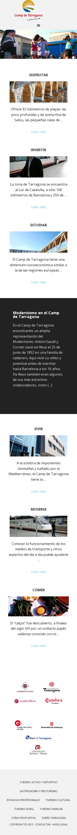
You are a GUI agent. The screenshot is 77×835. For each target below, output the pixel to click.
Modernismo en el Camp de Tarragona (36, 314)
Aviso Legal (60, 824)
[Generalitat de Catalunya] (52, 722)
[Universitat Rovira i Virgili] (38, 747)
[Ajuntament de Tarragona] (52, 684)
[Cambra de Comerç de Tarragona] (54, 698)
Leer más (38, 132)
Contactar (42, 824)
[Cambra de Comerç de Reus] (25, 698)
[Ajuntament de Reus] (25, 684)
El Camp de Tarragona (38, 10)
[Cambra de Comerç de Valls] (23, 722)
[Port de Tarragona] (38, 734)
